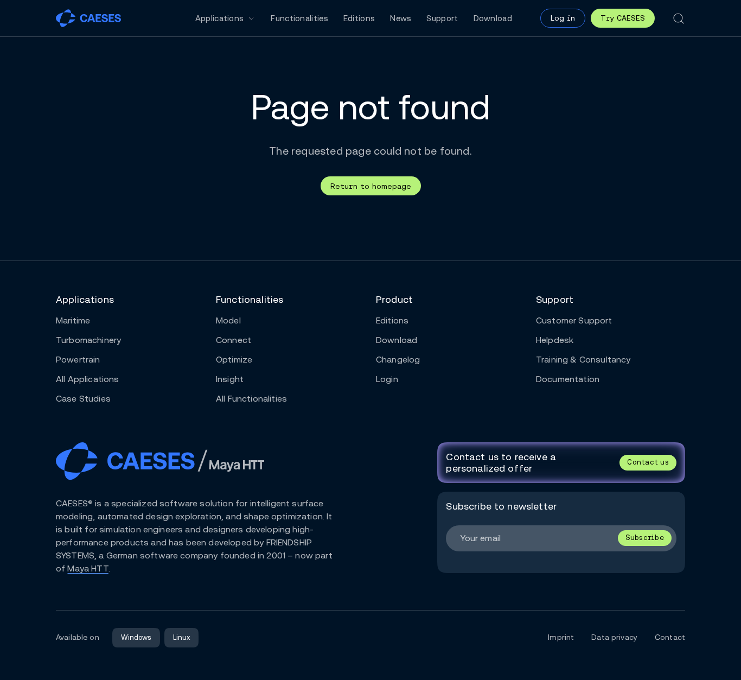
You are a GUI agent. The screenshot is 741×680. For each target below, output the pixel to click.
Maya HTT (87, 568)
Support (442, 18)
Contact (670, 637)
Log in (563, 18)
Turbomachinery (88, 340)
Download (493, 18)
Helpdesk (554, 340)
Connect (233, 340)
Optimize (234, 359)
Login (387, 379)
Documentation (567, 379)
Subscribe (644, 537)
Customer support (574, 320)
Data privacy (614, 637)
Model (228, 320)
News (400, 18)
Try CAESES (623, 18)
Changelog (398, 359)
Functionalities (299, 18)
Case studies (83, 398)
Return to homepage (370, 186)
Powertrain (78, 359)
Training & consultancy (583, 359)
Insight (230, 379)
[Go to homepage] (88, 18)
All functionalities (251, 398)
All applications (87, 379)
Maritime (73, 320)
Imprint (561, 637)
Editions (359, 18)
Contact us (648, 462)
